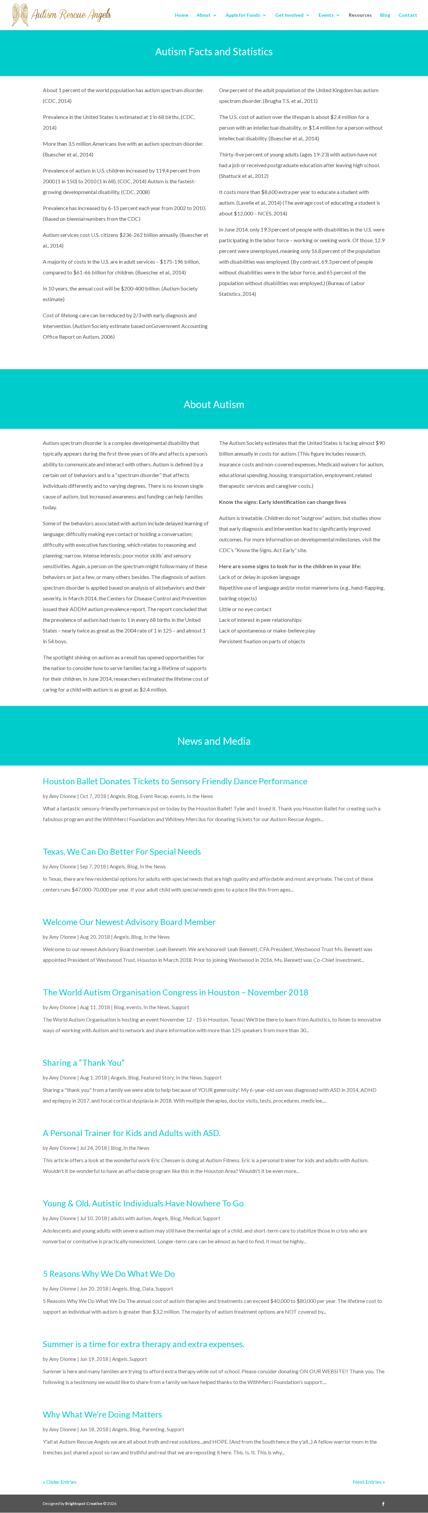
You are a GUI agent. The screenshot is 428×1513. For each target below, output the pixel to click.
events (177, 796)
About (204, 15)
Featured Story (157, 1077)
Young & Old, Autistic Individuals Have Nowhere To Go (143, 1203)
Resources (360, 15)
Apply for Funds (243, 15)
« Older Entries (60, 1481)
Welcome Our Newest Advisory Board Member (129, 922)
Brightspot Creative (83, 1503)
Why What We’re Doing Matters (102, 1414)
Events (326, 15)
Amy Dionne (62, 796)
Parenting (153, 1429)
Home (181, 15)
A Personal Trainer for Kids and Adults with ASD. (131, 1133)
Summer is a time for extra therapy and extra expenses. (143, 1344)
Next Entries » (369, 1481)
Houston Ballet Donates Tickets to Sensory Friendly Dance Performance (175, 781)
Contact (408, 15)
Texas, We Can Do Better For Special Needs (122, 851)
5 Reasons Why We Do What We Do (109, 1273)
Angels (117, 796)
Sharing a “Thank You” (83, 1062)
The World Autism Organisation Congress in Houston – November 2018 (176, 992)
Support (180, 1007)
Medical (192, 1218)
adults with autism (131, 1218)
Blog (385, 15)
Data (147, 1289)
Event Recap (154, 796)
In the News (200, 796)
